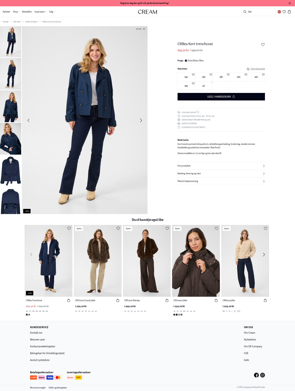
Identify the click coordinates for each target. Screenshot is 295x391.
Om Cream (249, 332)
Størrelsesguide (258, 69)
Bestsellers (27, 12)
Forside (6, 22)
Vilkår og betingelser (57, 388)
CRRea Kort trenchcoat (51, 22)
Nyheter (6, 12)
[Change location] (279, 12)
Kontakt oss (36, 332)
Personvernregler (38, 388)
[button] (221, 166)
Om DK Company (253, 346)
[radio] (203, 85)
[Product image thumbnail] (10, 41)
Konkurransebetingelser (42, 346)
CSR (246, 353)
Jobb (246, 360)
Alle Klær (17, 22)
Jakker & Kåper (31, 22)
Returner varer (37, 339)
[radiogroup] (221, 81)
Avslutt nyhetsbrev (40, 360)
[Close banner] (289, 3)
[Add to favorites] (262, 44)
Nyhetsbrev (250, 339)
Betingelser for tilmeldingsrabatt (47, 353)
